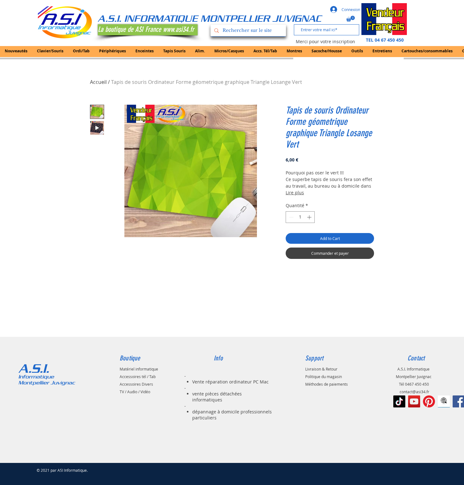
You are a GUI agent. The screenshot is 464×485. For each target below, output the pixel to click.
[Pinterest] (429, 401)
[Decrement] (290, 217)
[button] (350, 18)
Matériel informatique (139, 368)
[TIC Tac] (399, 401)
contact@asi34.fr (414, 391)
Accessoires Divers (136, 384)
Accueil (98, 82)
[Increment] (310, 217)
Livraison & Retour (321, 368)
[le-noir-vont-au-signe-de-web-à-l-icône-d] (444, 401)
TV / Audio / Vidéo (135, 391)
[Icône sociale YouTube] (414, 401)
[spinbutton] (300, 217)
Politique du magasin (323, 376)
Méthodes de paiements (326, 384)
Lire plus (295, 193)
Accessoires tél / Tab (138, 376)
